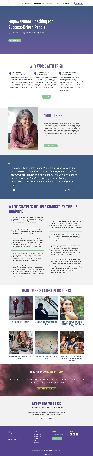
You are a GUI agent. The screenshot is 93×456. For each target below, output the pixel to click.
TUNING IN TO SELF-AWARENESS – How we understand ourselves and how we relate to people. (72, 324)
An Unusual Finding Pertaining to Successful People (46, 323)
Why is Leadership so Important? (20, 322)
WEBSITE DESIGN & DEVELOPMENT (38, 450)
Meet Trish (50, 3)
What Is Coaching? (25, 3)
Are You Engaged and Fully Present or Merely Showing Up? (21, 358)
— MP (13, 190)
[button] (78, 3)
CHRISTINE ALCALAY (57, 450)
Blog (58, 3)
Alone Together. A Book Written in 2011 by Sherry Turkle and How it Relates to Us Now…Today (72, 359)
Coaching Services (39, 3)
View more (71, 190)
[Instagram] (71, 434)
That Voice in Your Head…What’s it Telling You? (46, 358)
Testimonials (66, 3)
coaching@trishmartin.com (57, 434)
